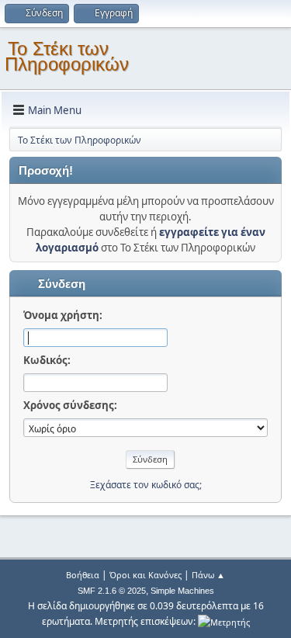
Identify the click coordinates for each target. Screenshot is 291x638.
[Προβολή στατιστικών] (224, 621)
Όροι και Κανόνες (145, 575)
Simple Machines (182, 590)
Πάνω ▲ (208, 575)
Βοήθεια (82, 575)
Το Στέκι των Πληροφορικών (67, 56)
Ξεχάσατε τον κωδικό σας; (146, 484)
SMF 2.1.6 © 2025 (112, 590)
